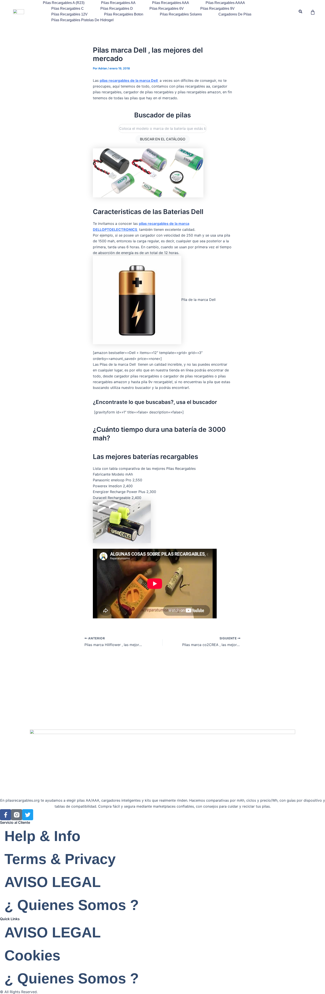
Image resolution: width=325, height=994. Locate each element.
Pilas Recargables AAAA (225, 3)
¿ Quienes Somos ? (71, 905)
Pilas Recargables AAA (170, 3)
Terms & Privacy (60, 859)
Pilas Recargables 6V (166, 8)
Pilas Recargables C (67, 8)
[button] (300, 11)
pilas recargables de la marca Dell (129, 80)
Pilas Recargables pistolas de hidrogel (82, 20)
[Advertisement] (162, 696)
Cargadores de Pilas (234, 14)
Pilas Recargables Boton (123, 14)
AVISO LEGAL (52, 882)
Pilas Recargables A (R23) (63, 3)
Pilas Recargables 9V (217, 8)
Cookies (32, 955)
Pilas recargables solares (181, 14)
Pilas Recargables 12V (69, 14)
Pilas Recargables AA (118, 3)
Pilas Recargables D (116, 8)
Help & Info (42, 836)
